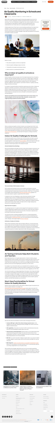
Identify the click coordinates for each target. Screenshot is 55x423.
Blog (8, 8)
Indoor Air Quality (12, 8)
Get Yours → (46, 28)
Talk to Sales (44, 1)
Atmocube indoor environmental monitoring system (15, 288)
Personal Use (34, 1)
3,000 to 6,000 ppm (24, 218)
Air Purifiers (31, 399)
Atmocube (3, 398)
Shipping (17, 396)
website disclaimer (26, 421)
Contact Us (17, 405)
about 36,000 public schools (25, 192)
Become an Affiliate (46, 398)
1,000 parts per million (16, 217)
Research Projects (32, 396)
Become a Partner (46, 396)
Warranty (17, 403)
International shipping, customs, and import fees (20, 398)
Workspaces (31, 401)
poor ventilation (23, 140)
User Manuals (18, 400)
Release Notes (45, 407)
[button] (14, 2)
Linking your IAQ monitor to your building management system (26, 342)
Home (5, 8)
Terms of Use (18, 410)
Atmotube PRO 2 (4, 396)
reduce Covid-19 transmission (11, 131)
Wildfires (31, 404)
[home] (4, 2)
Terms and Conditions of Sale (20, 408)
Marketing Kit (45, 404)
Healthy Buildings (32, 398)
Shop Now (50, 1)
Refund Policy (18, 402)
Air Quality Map (45, 405)
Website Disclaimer (18, 413)
